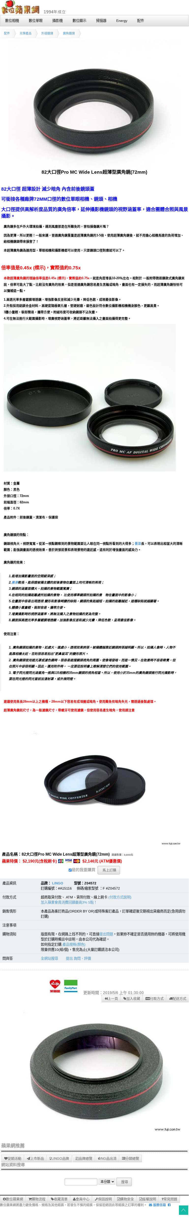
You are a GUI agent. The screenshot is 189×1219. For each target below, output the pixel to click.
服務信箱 (159, 1205)
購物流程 (38, 1199)
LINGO (57, 883)
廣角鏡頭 (69, 33)
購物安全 (127, 1199)
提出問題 (106, 934)
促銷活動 (14, 1158)
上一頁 (113, 999)
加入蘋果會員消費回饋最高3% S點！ (69, 902)
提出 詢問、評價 (78, 958)
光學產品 (25, 33)
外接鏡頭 (47, 33)
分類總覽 (132, 1158)
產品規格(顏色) (74, 944)
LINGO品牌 (60, 1158)
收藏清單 (61, 1199)
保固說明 (105, 1199)
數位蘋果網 (14, 1199)
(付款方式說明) (119, 897)
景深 (138, 543)
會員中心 (82, 1199)
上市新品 (37, 1158)
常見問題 (170, 1199)
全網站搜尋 (49, 958)
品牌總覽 (85, 1158)
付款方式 (157, 999)
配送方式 (179, 999)
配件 (7, 33)
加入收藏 (133, 999)
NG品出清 (108, 1158)
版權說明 (149, 1199)
